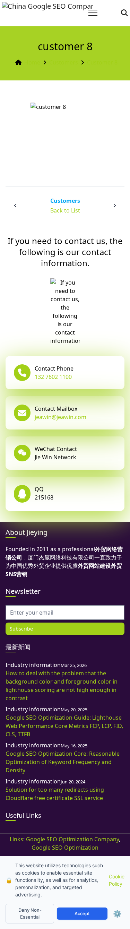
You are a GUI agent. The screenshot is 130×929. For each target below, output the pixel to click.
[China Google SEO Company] (47, 13)
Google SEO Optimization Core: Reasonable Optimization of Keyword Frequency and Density (63, 762)
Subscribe (21, 628)
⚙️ (117, 914)
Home (32, 62)
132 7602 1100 (53, 377)
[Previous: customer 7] (15, 205)
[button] (93, 12)
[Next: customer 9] (115, 205)
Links (16, 839)
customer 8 (102, 62)
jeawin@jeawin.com (60, 417)
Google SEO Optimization (65, 847)
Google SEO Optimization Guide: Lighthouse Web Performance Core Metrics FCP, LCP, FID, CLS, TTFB (64, 726)
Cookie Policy (116, 880)
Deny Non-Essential (30, 913)
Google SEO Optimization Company (72, 839)
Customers (63, 62)
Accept (82, 913)
